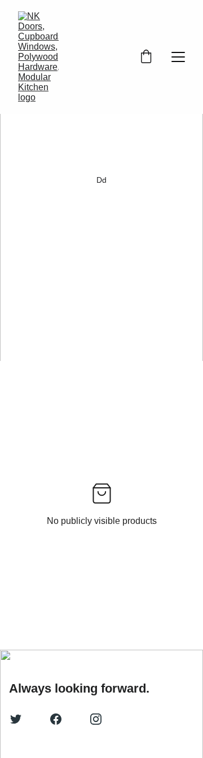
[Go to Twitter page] (15, 719)
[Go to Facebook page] (55, 719)
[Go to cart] (146, 57)
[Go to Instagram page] (96, 719)
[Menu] (178, 57)
